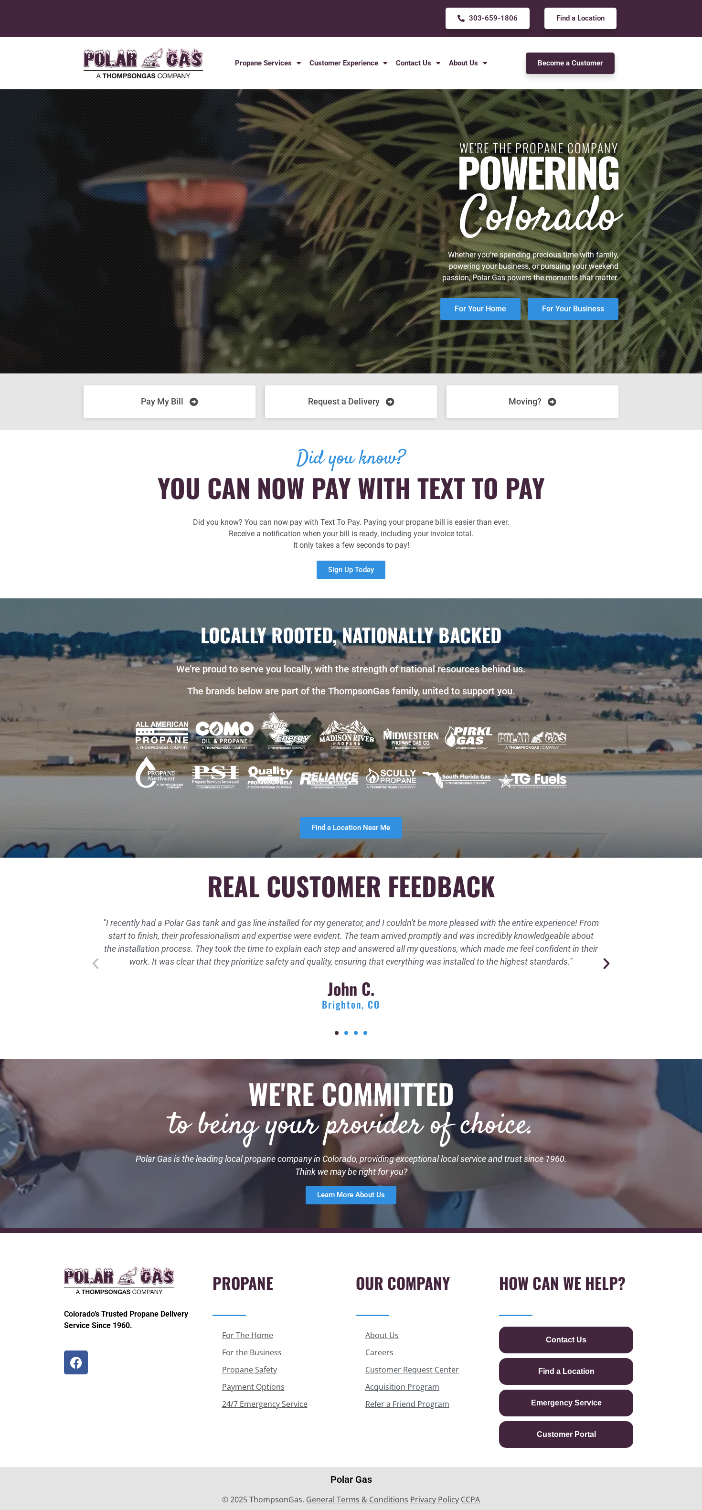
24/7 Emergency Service (265, 1404)
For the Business (252, 1352)
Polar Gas (351, 1479)
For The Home (247, 1335)
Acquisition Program (402, 1387)
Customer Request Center (412, 1369)
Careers (379, 1352)
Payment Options (253, 1387)
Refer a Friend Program (407, 1404)
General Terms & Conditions (357, 1499)
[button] (95, 964)
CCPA (470, 1499)
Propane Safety (249, 1369)
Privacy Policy (434, 1499)
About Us (382, 1335)
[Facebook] (76, 1362)
